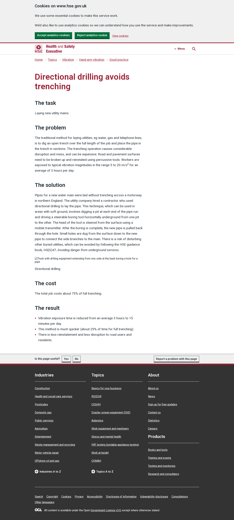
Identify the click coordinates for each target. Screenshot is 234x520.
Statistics (153, 420)
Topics (52, 59)
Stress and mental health (106, 436)
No (76, 359)
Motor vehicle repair (47, 452)
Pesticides (41, 404)
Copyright (52, 496)
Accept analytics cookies (53, 35)
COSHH (96, 404)
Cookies (66, 496)
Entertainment (43, 436)
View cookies (120, 36)
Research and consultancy (163, 474)
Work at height (100, 452)
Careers (152, 428)
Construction (42, 388)
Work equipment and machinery (110, 428)
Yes (66, 359)
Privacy (79, 496)
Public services (44, 420)
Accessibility (95, 496)
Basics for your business (106, 388)
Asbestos (97, 420)
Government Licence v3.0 (106, 510)
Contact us (154, 412)
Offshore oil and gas (47, 460)
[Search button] (193, 48)
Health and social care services (53, 396)
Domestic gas (43, 412)
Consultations (179, 496)
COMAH (96, 460)
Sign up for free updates (162, 404)
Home (39, 59)
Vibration (68, 59)
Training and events (159, 458)
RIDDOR (96, 396)
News (151, 396)
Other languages (44, 502)
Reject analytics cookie (92, 35)
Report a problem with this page (176, 359)
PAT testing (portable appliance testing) (115, 444)
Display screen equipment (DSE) (110, 412)
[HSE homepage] (55, 49)
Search (39, 496)
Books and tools (158, 449)
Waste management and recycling (55, 444)
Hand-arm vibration (91, 59)
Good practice (118, 59)
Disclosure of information (121, 496)
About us (153, 388)
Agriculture (41, 428)
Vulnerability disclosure (154, 496)
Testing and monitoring (161, 466)
